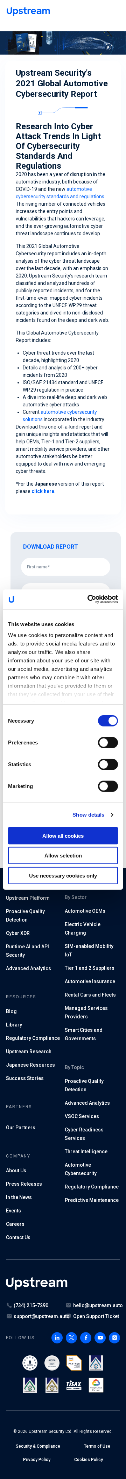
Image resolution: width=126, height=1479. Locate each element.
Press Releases (24, 1184)
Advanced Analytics (28, 968)
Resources (21, 996)
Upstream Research (28, 1051)
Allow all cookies (63, 835)
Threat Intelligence (86, 1151)
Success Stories (25, 1078)
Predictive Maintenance (92, 1200)
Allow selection (63, 856)
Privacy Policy (36, 1459)
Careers (15, 1224)
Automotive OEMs (85, 911)
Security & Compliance (38, 1446)
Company (18, 1156)
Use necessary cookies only (63, 875)
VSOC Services (82, 1116)
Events (13, 1210)
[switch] (108, 742)
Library (14, 1025)
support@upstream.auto (42, 1316)
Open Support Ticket (96, 1316)
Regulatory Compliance (92, 1187)
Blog (11, 1011)
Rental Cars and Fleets (90, 995)
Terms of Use (97, 1446)
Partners (19, 1106)
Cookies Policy (88, 1459)
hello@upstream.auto (98, 1305)
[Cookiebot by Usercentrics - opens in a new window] (89, 599)
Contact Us (18, 1237)
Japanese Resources (30, 1065)
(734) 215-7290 (31, 1305)
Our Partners (20, 1127)
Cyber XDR (18, 933)
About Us (16, 1170)
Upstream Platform (28, 898)
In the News (19, 1197)
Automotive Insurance (90, 981)
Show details (88, 815)
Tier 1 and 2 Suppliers (89, 968)
